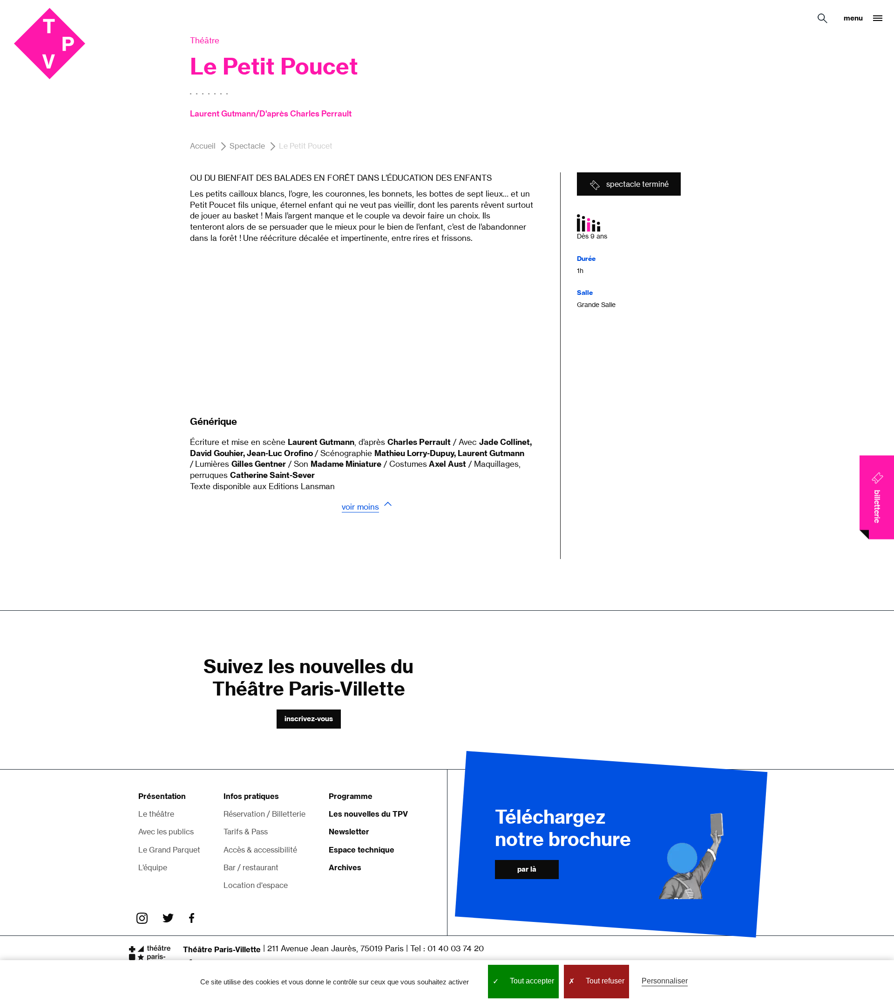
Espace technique (361, 849)
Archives (345, 867)
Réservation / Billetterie (264, 814)
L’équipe (152, 867)
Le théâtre (156, 814)
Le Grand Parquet (169, 849)
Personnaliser (665, 981)
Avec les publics (166, 831)
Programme (350, 796)
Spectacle (247, 146)
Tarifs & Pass (246, 831)
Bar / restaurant (251, 867)
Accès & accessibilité (260, 849)
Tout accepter (531, 981)
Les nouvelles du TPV (368, 814)
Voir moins (360, 507)
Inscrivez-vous (308, 718)
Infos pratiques (251, 796)
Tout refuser (604, 981)
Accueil (203, 146)
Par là (526, 869)
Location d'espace (256, 885)
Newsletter (349, 831)
